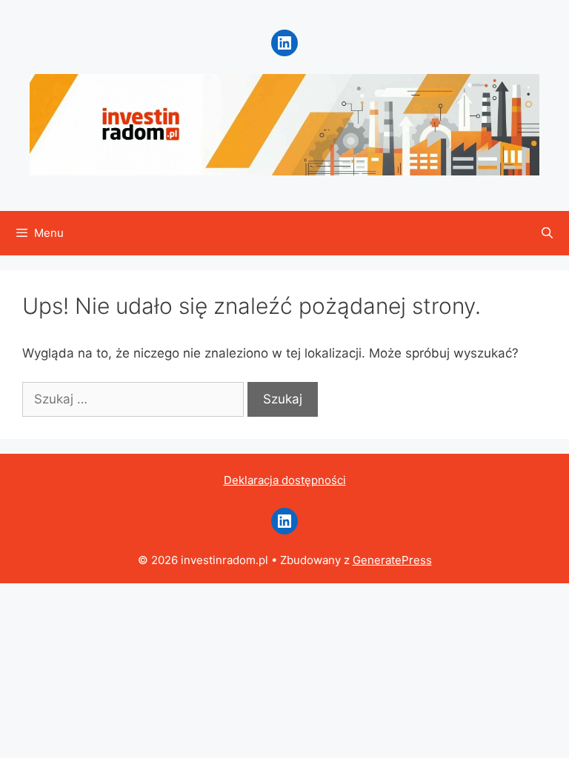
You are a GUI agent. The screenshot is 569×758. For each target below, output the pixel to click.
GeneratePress (392, 560)
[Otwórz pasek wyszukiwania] (547, 233)
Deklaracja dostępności (285, 480)
